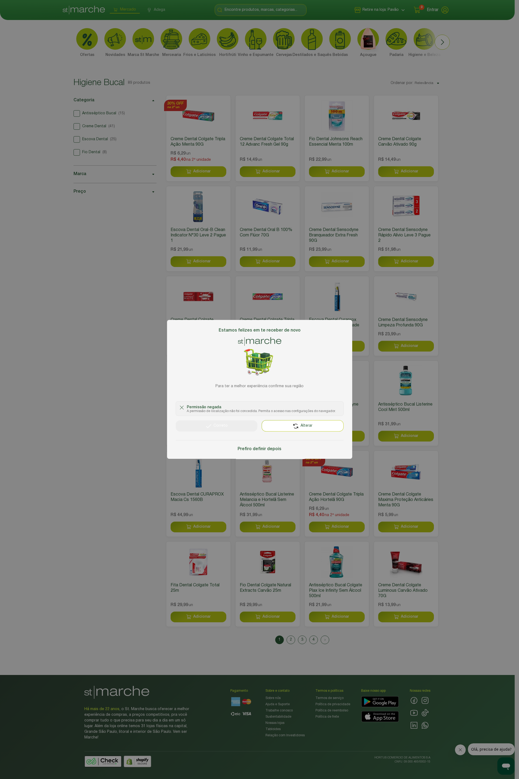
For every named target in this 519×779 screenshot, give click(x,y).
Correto (221, 426)
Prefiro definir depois (259, 449)
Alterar (306, 426)
